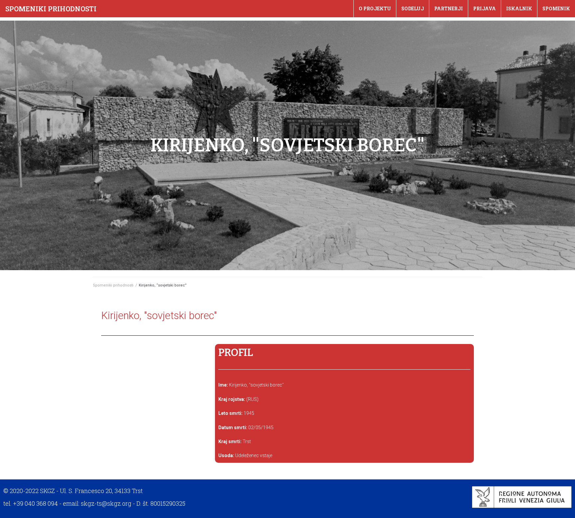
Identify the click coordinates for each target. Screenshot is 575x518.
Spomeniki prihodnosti (50, 8)
